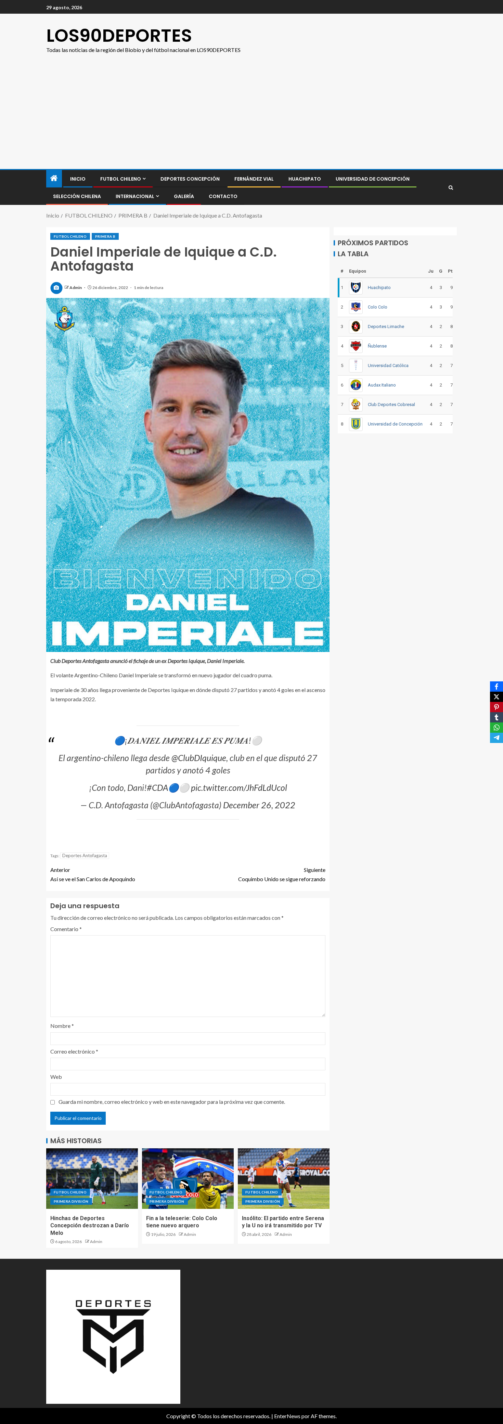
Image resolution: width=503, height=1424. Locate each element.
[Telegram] (496, 738)
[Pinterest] (496, 707)
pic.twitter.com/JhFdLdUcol (239, 787)
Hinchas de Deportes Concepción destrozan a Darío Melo (89, 1225)
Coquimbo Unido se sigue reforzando (281, 874)
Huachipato (304, 178)
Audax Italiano (382, 384)
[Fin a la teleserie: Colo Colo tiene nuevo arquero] (188, 1178)
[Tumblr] (496, 717)
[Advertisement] (251, 118)
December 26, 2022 (259, 805)
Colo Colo (377, 306)
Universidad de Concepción (373, 178)
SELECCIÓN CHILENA (77, 196)
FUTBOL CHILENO (120, 178)
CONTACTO (223, 196)
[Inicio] (54, 178)
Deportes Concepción (190, 178)
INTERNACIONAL (135, 196)
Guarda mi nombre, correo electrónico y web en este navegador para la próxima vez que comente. (172, 1101)
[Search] (451, 187)
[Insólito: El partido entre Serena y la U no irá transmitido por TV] (284, 1178)
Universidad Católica (388, 365)
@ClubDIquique (198, 758)
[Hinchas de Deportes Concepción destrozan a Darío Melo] (92, 1178)
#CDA (157, 787)
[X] (496, 697)
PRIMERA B (105, 236)
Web (56, 1076)
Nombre (62, 1025)
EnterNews (287, 1416)
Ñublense (377, 345)
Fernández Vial (254, 178)
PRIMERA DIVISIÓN (71, 1201)
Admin (75, 287)
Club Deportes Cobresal (391, 404)
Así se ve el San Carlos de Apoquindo (92, 874)
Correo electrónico (74, 1051)
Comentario (66, 929)
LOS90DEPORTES (119, 35)
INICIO (78, 178)
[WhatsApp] (496, 727)
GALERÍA (184, 196)
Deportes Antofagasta (84, 855)
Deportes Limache (386, 326)
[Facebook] (496, 686)
